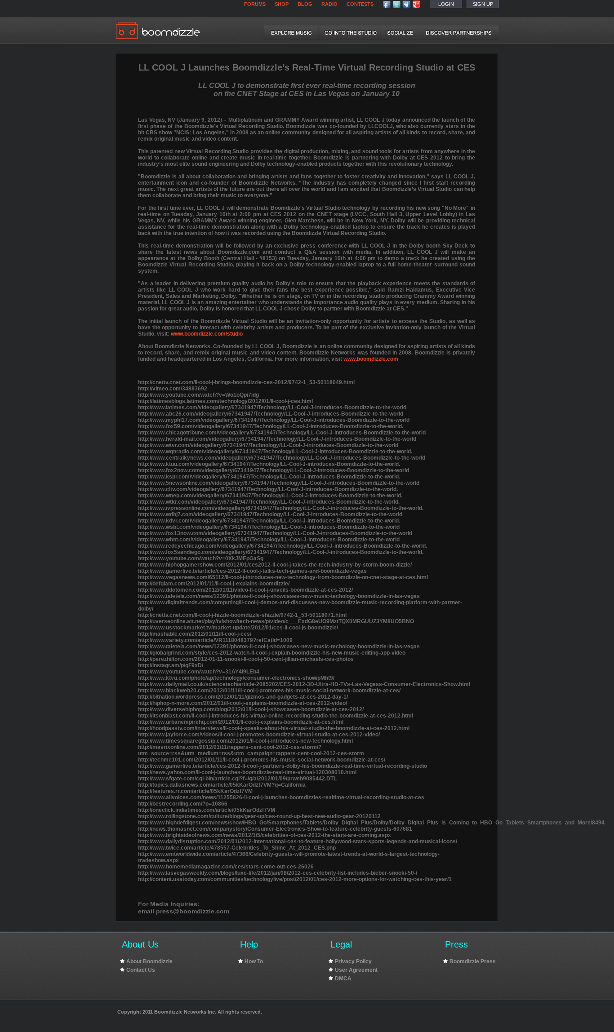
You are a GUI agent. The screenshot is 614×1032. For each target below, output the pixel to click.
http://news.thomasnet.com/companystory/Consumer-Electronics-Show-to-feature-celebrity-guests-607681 (275, 829)
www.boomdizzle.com (370, 359)
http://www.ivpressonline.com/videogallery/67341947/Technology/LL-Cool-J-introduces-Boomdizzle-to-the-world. (280, 508)
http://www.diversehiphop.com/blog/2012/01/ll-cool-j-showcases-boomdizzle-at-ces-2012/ (251, 709)
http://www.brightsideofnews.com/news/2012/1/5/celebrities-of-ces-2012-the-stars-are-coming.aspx (264, 835)
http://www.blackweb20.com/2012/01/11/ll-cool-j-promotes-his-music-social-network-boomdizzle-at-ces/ (269, 690)
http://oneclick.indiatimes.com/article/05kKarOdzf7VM (206, 810)
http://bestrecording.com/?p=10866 (182, 804)
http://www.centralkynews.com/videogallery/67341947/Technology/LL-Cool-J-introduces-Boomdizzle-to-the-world (281, 458)
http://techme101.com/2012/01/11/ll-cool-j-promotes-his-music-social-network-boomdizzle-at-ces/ (261, 760)
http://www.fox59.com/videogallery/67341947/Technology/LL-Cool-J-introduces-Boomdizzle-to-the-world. (270, 426)
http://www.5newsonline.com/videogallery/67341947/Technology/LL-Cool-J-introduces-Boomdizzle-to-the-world (278, 483)
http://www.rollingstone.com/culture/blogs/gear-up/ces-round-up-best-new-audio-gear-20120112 (259, 816)
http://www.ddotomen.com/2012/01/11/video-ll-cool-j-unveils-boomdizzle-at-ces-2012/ (245, 590)
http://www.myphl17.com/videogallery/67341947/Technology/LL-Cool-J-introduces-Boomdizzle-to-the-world (273, 420)
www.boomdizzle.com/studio (207, 334)
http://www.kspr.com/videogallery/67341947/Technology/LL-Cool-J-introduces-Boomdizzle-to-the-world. (269, 477)
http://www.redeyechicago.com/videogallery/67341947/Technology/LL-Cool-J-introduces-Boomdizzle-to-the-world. (282, 546)
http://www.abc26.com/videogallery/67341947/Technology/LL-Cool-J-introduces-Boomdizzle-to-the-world (270, 414)
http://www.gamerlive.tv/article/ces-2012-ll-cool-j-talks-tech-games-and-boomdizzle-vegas (252, 571)
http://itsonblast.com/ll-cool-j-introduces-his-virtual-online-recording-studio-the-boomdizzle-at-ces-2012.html (275, 716)
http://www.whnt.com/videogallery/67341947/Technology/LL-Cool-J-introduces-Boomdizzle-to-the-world (269, 539)
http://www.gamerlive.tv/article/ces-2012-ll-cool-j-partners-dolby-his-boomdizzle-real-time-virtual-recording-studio (282, 766)
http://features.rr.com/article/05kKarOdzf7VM (195, 791)
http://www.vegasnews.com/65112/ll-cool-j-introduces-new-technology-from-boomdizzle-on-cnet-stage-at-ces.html (283, 577)
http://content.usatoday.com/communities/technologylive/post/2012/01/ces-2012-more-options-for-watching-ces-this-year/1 (295, 879)
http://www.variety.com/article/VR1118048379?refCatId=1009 (215, 640)
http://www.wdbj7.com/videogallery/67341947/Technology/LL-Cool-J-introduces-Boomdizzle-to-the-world (270, 514)
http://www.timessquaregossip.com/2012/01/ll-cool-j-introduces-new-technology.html (245, 741)
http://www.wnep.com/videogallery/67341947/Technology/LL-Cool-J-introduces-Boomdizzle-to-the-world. (270, 495)
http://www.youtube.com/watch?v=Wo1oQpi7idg (198, 395)
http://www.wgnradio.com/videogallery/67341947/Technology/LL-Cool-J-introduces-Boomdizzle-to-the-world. (275, 451)
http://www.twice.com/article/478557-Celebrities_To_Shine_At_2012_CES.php (237, 848)
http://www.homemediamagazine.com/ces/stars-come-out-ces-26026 (226, 867)
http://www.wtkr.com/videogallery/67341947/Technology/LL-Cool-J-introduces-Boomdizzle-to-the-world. (269, 502)
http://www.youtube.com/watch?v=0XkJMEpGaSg (200, 558)
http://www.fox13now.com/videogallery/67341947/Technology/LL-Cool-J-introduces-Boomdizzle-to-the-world (275, 533)
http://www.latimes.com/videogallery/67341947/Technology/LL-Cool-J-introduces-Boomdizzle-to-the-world (272, 407)
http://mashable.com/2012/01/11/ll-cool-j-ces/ (194, 634)
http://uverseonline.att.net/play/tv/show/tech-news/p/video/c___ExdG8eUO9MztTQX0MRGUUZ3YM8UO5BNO (276, 621)
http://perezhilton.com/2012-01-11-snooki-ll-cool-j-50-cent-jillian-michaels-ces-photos (246, 659)
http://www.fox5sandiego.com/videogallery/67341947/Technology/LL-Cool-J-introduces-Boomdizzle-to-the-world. (280, 552)
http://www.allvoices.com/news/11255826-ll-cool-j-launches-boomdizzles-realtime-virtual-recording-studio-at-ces (281, 797)
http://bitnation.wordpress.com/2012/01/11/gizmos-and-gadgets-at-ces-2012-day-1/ (243, 697)
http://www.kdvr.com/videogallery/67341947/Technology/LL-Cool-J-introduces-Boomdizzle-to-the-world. (269, 521)
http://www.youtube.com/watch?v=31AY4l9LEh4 (198, 672)
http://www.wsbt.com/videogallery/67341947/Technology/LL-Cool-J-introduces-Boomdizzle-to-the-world (269, 527)
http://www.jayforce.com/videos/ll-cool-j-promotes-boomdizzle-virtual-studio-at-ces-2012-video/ (259, 734)
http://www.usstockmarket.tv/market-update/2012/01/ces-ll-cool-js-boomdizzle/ (238, 628)
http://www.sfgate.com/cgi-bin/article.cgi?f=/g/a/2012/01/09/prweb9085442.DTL (237, 778)
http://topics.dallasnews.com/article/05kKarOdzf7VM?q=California (222, 785)
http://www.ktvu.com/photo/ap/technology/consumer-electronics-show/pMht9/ (236, 678)
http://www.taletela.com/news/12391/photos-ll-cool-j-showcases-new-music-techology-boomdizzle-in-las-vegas (279, 596)
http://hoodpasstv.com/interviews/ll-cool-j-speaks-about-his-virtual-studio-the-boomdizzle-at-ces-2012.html (273, 728)
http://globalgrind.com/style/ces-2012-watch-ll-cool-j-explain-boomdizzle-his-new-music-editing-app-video (271, 653)
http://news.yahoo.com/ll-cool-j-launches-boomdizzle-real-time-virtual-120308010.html (247, 772)
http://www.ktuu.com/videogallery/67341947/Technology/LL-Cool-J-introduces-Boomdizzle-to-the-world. (269, 464)
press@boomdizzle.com (192, 911)
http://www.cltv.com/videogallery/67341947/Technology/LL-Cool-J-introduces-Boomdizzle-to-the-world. (268, 489)
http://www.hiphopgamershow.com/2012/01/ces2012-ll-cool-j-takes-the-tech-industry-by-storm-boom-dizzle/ (275, 565)
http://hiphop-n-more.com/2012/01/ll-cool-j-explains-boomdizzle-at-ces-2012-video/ (242, 703)
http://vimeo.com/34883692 (172, 388)
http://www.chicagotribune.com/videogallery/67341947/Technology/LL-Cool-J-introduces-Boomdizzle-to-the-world (282, 433)
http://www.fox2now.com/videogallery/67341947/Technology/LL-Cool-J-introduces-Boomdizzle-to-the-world (273, 470)
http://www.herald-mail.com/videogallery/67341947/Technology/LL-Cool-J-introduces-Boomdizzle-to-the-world (277, 439)
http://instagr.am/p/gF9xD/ (170, 665)
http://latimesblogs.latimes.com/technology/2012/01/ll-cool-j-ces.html (225, 401)
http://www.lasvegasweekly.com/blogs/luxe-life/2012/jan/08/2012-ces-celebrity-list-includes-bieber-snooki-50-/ (277, 873)
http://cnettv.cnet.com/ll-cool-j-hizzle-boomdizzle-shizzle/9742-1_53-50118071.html (242, 615)
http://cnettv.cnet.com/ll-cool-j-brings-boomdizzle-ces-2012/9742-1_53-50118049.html (246, 382)
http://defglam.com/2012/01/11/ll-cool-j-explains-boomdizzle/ (213, 583)
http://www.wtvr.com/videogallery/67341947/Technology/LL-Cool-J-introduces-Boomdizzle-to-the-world (268, 445)
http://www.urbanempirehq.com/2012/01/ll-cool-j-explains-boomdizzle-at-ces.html (240, 722)
